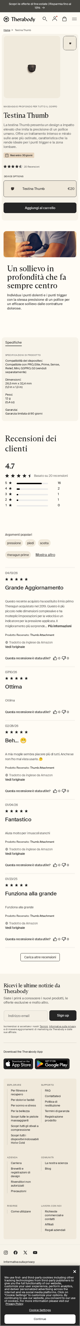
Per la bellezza (20, 1111)
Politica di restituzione (52, 1103)
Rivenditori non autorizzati (21, 1183)
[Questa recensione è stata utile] (55, 658)
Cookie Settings (40, 1310)
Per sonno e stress (23, 1105)
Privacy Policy (14, 1304)
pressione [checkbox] (14, 543)
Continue (40, 1319)
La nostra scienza (56, 1163)
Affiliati (49, 1224)
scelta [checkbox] (44, 543)
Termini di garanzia (57, 1111)
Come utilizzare (21, 1211)
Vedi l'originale (15, 647)
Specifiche (13, 343)
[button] (45, 19)
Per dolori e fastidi (22, 1100)
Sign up (63, 1015)
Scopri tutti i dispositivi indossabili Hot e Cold (25, 1139)
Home (7, 30)
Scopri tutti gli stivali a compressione (24, 1128)
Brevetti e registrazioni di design (20, 1172)
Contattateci (53, 1096)
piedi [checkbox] (30, 543)
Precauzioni (18, 1191)
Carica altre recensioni (40, 957)
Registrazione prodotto (54, 1118)
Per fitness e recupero (19, 1092)
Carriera (16, 1163)
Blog (48, 1168)
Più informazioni (60, 626)
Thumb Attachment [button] (42, 635)
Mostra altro (45, 554)
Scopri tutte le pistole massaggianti (24, 1118)
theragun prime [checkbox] (18, 555)
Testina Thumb (23, 30)
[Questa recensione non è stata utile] (64, 658)
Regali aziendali (55, 1230)
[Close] (75, 1271)
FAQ (47, 1090)
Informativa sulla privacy (19, 1262)
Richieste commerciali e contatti (54, 1215)
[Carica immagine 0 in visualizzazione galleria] (69, 43)
